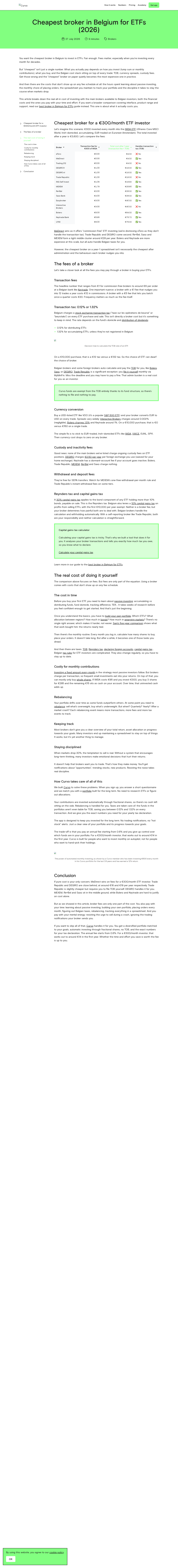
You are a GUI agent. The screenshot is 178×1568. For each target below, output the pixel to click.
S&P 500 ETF (111, 415)
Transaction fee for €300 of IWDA (88, 147)
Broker (59, 147)
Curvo (67, 787)
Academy (142, 5)
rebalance (59, 706)
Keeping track (29, 157)
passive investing (123, 601)
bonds (104, 619)
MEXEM (75, 464)
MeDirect (59, 230)
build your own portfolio (118, 615)
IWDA (128, 433)
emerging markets (134, 619)
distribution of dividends (135, 320)
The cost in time (30, 144)
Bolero (153, 367)
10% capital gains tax (143, 503)
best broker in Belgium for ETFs (56, 106)
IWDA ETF (130, 129)
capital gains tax (143, 649)
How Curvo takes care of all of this (34, 165)
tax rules (67, 652)
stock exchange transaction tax (92, 312)
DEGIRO (68, 371)
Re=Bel (84, 464)
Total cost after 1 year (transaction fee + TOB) (118, 147)
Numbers (122, 5)
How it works (110, 5)
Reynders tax (96, 649)
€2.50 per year (93, 456)
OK (10, 1559)
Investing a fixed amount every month (74, 672)
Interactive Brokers (110, 418)
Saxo (56, 371)
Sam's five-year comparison (128, 623)
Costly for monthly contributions (31, 149)
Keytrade (83, 289)
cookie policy (56, 1552)
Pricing (132, 5)
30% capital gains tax (68, 499)
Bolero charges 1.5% (78, 422)
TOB (133, 367)
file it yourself (130, 371)
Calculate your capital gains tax (76, 552)
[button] (154, 5)
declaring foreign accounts (118, 649)
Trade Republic (82, 371)
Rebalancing (29, 153)
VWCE (135, 433)
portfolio (87, 790)
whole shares (84, 679)
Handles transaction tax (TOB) (144, 147)
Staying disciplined (31, 160)
